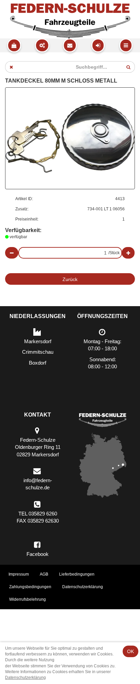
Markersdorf (37, 341)
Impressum (18, 574)
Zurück (70, 279)
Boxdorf (37, 363)
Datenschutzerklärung (82, 586)
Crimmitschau (37, 352)
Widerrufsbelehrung (27, 599)
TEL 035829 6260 (37, 513)
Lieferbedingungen (76, 574)
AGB (44, 574)
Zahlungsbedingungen (30, 586)
